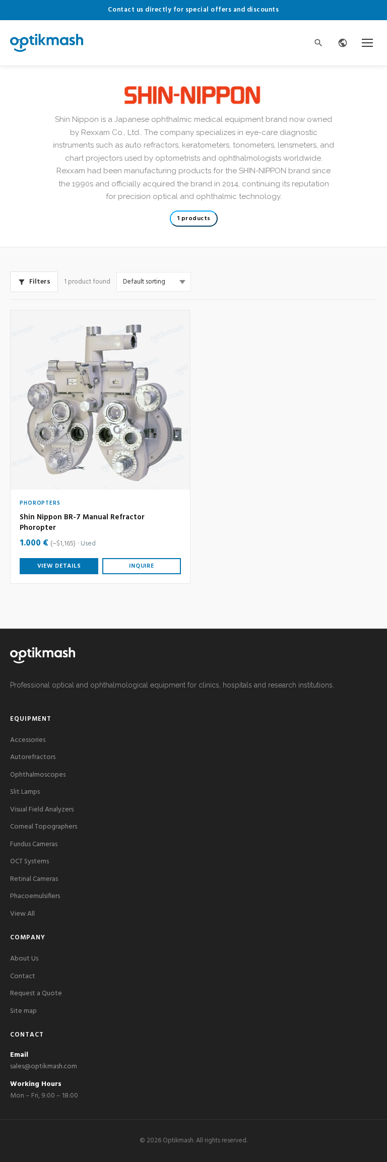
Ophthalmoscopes (38, 775)
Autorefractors (32, 757)
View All (22, 914)
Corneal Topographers (43, 827)
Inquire (141, 566)
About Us (24, 959)
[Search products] (318, 43)
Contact (22, 976)
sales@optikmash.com (43, 1066)
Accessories (27, 740)
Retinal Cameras (34, 879)
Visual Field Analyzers (42, 809)
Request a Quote (36, 993)
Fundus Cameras (33, 844)
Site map (23, 1011)
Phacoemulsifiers (35, 896)
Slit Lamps (25, 792)
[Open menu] (367, 43)
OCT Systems (29, 861)
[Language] (343, 43)
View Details (59, 566)
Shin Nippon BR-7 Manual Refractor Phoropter (82, 522)
